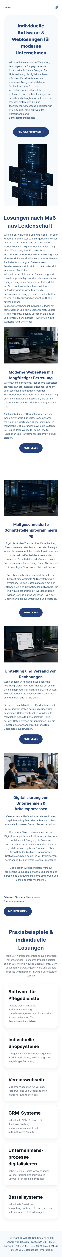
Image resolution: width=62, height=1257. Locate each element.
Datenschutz (31, 1249)
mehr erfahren (17, 911)
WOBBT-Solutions (33, 1237)
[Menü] (57, 7)
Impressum (46, 1249)
